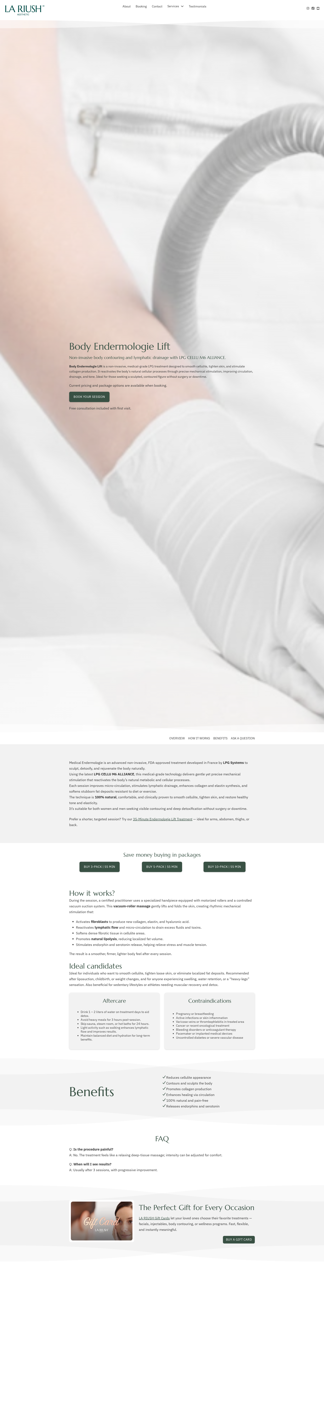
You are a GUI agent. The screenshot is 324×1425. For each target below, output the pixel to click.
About (127, 6)
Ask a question (243, 738)
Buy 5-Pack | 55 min (162, 867)
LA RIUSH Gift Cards (154, 1218)
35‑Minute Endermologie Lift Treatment (162, 819)
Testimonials (197, 6)
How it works (199, 738)
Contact (157, 6)
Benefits (220, 738)
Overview (177, 738)
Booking (141, 6)
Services (173, 6)
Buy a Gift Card (239, 1239)
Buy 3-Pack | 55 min (99, 867)
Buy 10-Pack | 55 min (224, 867)
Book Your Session (89, 397)
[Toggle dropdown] (182, 6)
